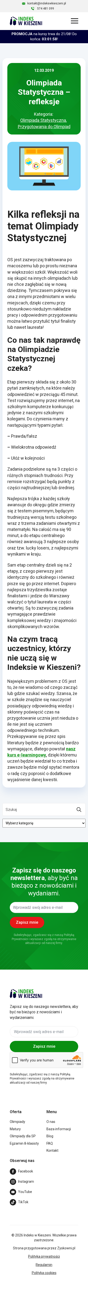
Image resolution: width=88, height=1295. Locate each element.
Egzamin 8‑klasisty (24, 1143)
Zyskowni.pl (66, 1248)
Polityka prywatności (44, 1256)
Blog (49, 1136)
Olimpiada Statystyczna (43, 120)
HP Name (5, 846)
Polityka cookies (44, 1273)
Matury (15, 1129)
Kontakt (52, 1150)
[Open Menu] (74, 21)
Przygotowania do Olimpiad (44, 126)
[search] (79, 809)
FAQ (49, 1143)
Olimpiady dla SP (23, 1136)
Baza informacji (58, 1129)
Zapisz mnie (44, 1046)
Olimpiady (17, 1122)
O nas (50, 1122)
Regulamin (44, 1265)
